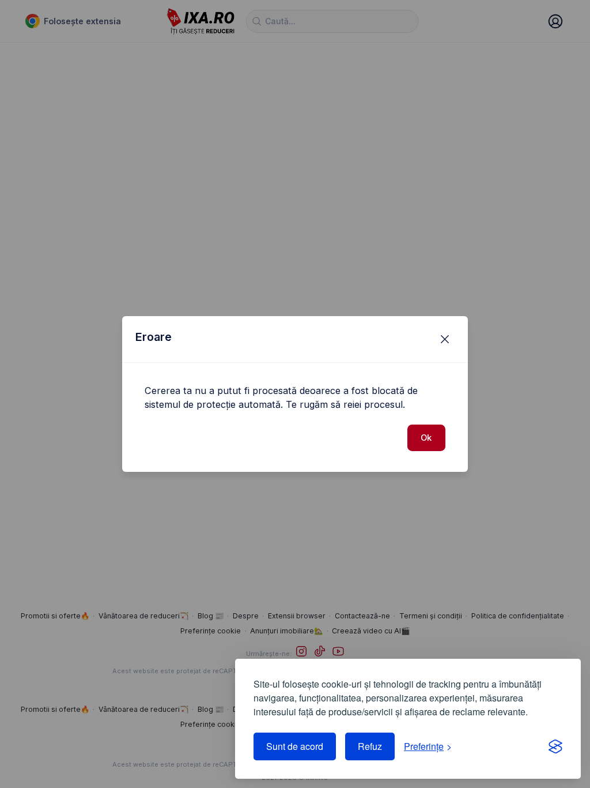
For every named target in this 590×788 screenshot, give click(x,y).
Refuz (370, 746)
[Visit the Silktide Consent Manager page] (555, 746)
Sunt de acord (294, 746)
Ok (426, 438)
